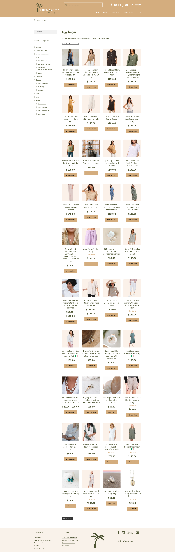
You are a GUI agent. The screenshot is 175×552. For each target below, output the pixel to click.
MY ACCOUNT (136, 5)
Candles (38, 47)
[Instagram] (115, 5)
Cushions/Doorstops (44, 64)
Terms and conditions (69, 538)
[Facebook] (111, 5)
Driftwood (39, 76)
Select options (70, 84)
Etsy (121, 5)
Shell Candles (42, 107)
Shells (38, 100)
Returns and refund (68, 543)
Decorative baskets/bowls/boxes (45, 69)
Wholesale (65, 545)
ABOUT (105, 12)
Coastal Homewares (42, 54)
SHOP (97, 12)
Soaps (40, 73)
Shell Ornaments (43, 111)
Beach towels (42, 61)
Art (39, 57)
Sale (37, 97)
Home (38, 20)
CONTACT (116, 12)
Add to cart (91, 366)
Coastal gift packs (41, 50)
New (37, 93)
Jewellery (41, 90)
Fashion (38, 80)
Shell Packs (41, 114)
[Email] (126, 5)
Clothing (41, 87)
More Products (67, 518)
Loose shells (42, 104)
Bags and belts (43, 83)
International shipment (70, 540)
